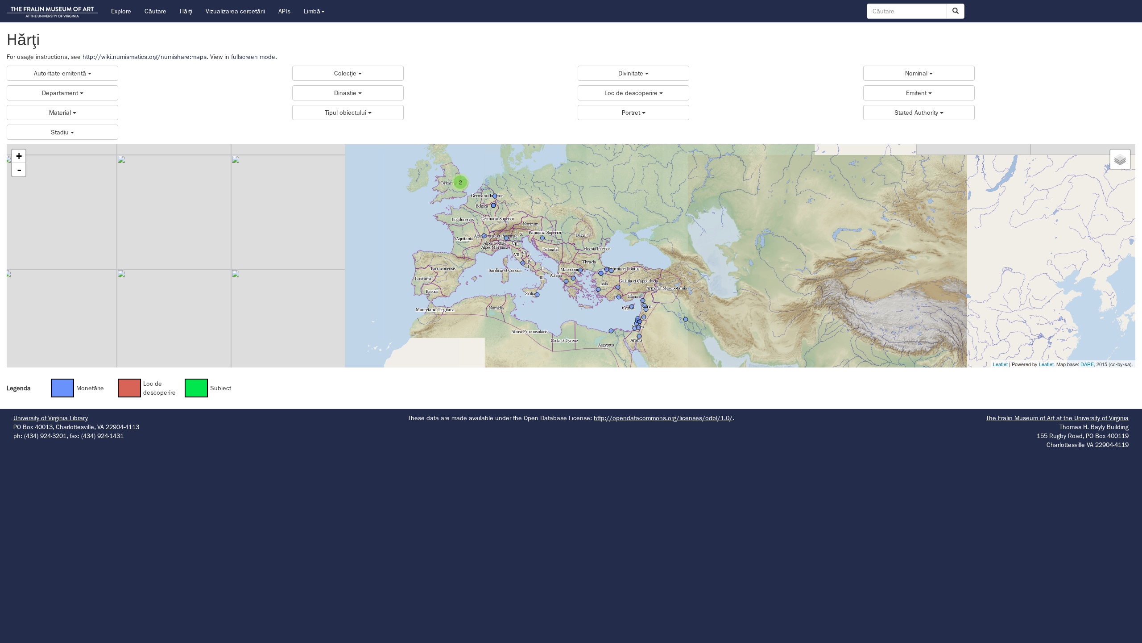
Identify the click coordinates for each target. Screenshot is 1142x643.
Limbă (312, 11)
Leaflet (1000, 363)
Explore (121, 11)
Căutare (155, 11)
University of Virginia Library (50, 418)
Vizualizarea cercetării (235, 11)
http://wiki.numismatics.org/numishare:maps (145, 57)
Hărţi (186, 11)
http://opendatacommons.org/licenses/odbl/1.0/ (663, 418)
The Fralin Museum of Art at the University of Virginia (1057, 418)
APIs (284, 11)
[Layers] (1120, 159)
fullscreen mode (253, 57)
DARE (1087, 363)
